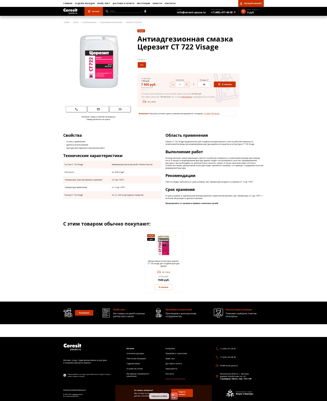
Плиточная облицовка (136, 358)
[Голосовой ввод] (145, 11)
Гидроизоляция (133, 363)
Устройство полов (134, 368)
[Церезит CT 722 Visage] (98, 61)
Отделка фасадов (85, 3)
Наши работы (171, 368)
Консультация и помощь (239, 309)
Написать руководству (175, 378)
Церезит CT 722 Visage (134, 22)
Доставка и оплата (123, 3)
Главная (67, 3)
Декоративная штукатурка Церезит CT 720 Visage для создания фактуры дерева (163, 263)
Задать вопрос (182, 393)
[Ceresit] (70, 11)
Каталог (76, 22)
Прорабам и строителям (179, 309)
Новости (157, 3)
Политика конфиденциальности (74, 390)
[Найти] (141, 11)
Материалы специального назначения (137, 375)
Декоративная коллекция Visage (111, 22)
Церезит (75, 394)
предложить (186, 97)
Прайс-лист (103, 3)
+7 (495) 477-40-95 (211, 113)
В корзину (163, 287)
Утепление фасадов (89, 22)
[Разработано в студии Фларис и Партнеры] (239, 393)
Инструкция (143, 3)
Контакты (170, 3)
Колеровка (84, 313)
